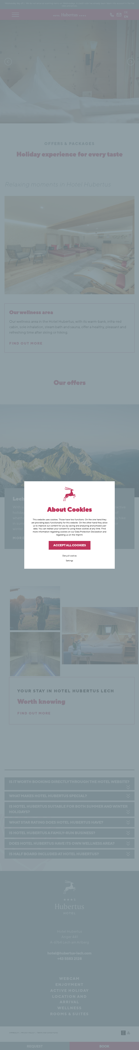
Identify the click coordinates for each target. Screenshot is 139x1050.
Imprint (79, 534)
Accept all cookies (69, 545)
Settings (69, 560)
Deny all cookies (69, 555)
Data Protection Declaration (88, 531)
